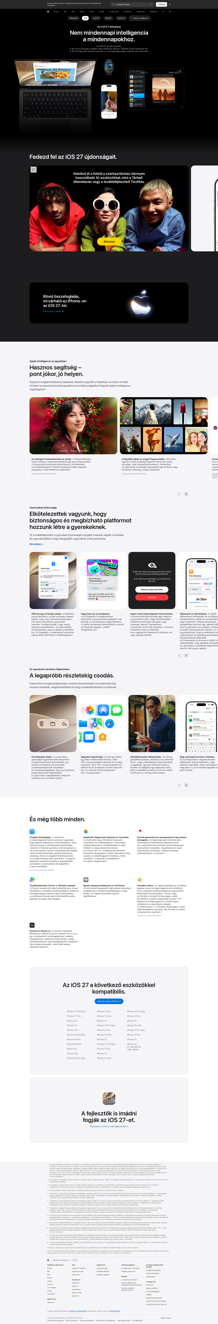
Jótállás (148, 1295)
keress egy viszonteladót (77, 1311)
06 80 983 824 (114, 1311)
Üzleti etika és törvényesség (156, 1301)
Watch (49, 1281)
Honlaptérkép (137, 1320)
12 (161, 912)
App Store (75, 1296)
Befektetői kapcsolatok (154, 1298)
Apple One (75, 1283)
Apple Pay (50, 1302)
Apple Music (76, 1289)
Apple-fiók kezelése (79, 1268)
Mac (48, 1271)
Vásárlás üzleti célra (128, 1271)
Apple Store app (102, 1268)
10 (177, 899)
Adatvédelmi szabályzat (55, 1320)
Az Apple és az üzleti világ (130, 1268)
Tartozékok (51, 1294)
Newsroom (150, 1285)
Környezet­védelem (152, 1273)
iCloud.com (76, 1275)
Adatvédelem (150, 1277)
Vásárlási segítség (103, 1275)
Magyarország (166, 1318)
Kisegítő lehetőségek (153, 1270)
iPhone (49, 1278)
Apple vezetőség (152, 1288)
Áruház (49, 1268)
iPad (48, 1275)
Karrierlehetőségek (153, 1291)
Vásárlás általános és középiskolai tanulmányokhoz (131, 1284)
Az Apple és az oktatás (129, 1280)
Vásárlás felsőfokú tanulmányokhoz (127, 1289)
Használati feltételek (87, 1320)
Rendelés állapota (103, 1271)
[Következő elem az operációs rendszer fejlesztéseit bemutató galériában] (186, 785)
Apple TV (75, 1286)
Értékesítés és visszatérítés (105, 1320)
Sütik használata (71, 1320)
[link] (85, 18)
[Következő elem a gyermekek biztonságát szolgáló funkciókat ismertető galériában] (186, 655)
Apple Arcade (76, 1293)
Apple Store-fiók (77, 1271)
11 (153, 906)
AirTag (49, 1291)
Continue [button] (161, 4)
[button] (132, 4)
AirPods (50, 1284)
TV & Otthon (51, 1288)
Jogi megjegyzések (123, 1320)
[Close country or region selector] (170, 4)
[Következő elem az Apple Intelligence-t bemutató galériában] (186, 494)
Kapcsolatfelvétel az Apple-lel (156, 1304)
